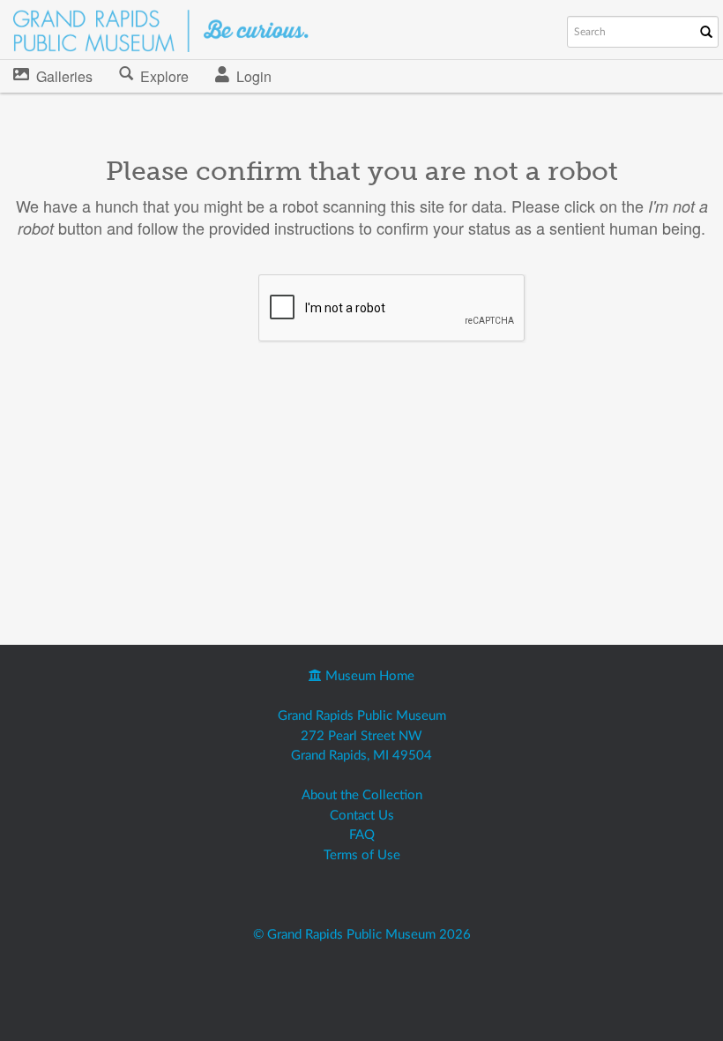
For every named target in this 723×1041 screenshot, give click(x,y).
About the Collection (362, 795)
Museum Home (368, 676)
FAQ (362, 835)
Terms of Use (362, 855)
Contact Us (362, 815)
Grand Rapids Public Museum (362, 716)
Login (254, 76)
